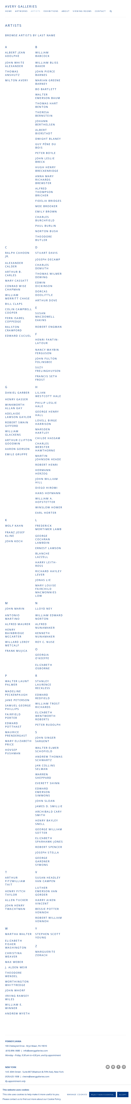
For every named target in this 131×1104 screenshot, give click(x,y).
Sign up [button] (43, 563)
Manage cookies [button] (77, 1094)
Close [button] (94, 519)
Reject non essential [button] (102, 1094)
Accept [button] (123, 1094)
